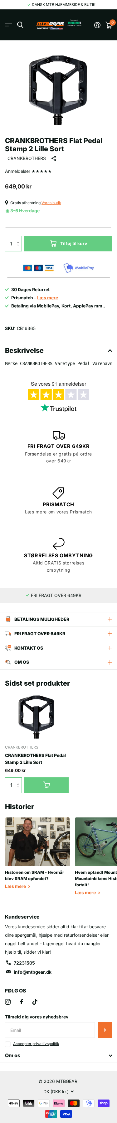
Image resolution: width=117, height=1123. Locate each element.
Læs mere (16, 886)
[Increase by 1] (19, 238)
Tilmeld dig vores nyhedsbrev (36, 1016)
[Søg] (20, 25)
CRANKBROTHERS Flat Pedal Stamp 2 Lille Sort (35, 759)
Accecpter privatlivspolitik (36, 1043)
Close (58, 1056)
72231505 (24, 963)
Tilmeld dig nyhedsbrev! (105, 1030)
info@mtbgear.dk (32, 972)
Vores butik (51, 202)
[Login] (97, 25)
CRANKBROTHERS (26, 158)
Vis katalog (8, 25)
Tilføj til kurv (73, 243)
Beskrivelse (24, 350)
